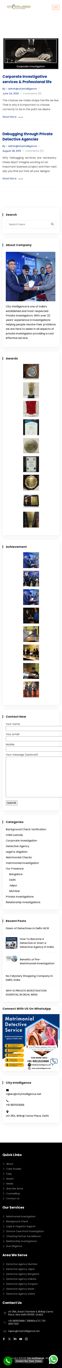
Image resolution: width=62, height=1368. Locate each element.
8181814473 (33, 1320)
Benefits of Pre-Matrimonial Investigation (37, 961)
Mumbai (14, 891)
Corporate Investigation (21, 840)
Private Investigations (20, 897)
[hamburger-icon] (56, 7)
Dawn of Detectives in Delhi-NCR (27, 928)
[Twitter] (10, 1339)
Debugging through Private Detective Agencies (27, 136)
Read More (9, 117)
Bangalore (15, 874)
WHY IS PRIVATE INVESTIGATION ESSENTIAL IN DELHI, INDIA (26, 992)
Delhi (12, 880)
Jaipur (13, 885)
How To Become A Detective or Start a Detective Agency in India (37, 943)
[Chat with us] (53, 1359)
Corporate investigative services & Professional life (27, 79)
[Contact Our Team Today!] (7, 1361)
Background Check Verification (26, 829)
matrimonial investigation (22, 863)
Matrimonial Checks (19, 857)
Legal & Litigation (16, 852)
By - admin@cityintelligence (19, 88)
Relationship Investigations (23, 902)
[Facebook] (4, 1339)
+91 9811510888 (16, 1320)
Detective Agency (17, 846)
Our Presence (15, 869)
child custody (14, 835)
